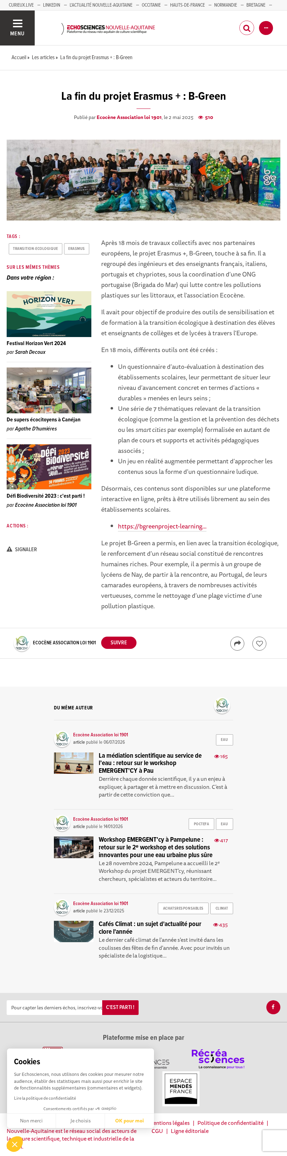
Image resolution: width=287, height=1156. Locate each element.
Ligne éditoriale (190, 1130)
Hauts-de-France (187, 5)
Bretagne (255, 5)
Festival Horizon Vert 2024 (36, 343)
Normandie (225, 5)
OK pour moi (129, 1121)
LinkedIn (51, 5)
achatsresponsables (183, 908)
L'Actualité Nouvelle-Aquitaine (101, 5)
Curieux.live (21, 5)
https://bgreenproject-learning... (162, 526)
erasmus (76, 248)
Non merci (31, 1121)
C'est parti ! (120, 1007)
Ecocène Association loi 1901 (129, 117)
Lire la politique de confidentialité (45, 1098)
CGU (157, 1130)
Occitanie (151, 5)
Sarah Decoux (30, 352)
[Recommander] (259, 644)
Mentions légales (169, 1122)
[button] (14, 1144)
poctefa (201, 824)
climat (222, 908)
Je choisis (80, 1121)
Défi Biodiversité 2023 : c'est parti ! (46, 496)
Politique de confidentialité (230, 1122)
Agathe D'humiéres (36, 429)
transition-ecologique (35, 248)
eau (224, 739)
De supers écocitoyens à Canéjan (43, 419)
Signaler (25, 549)
